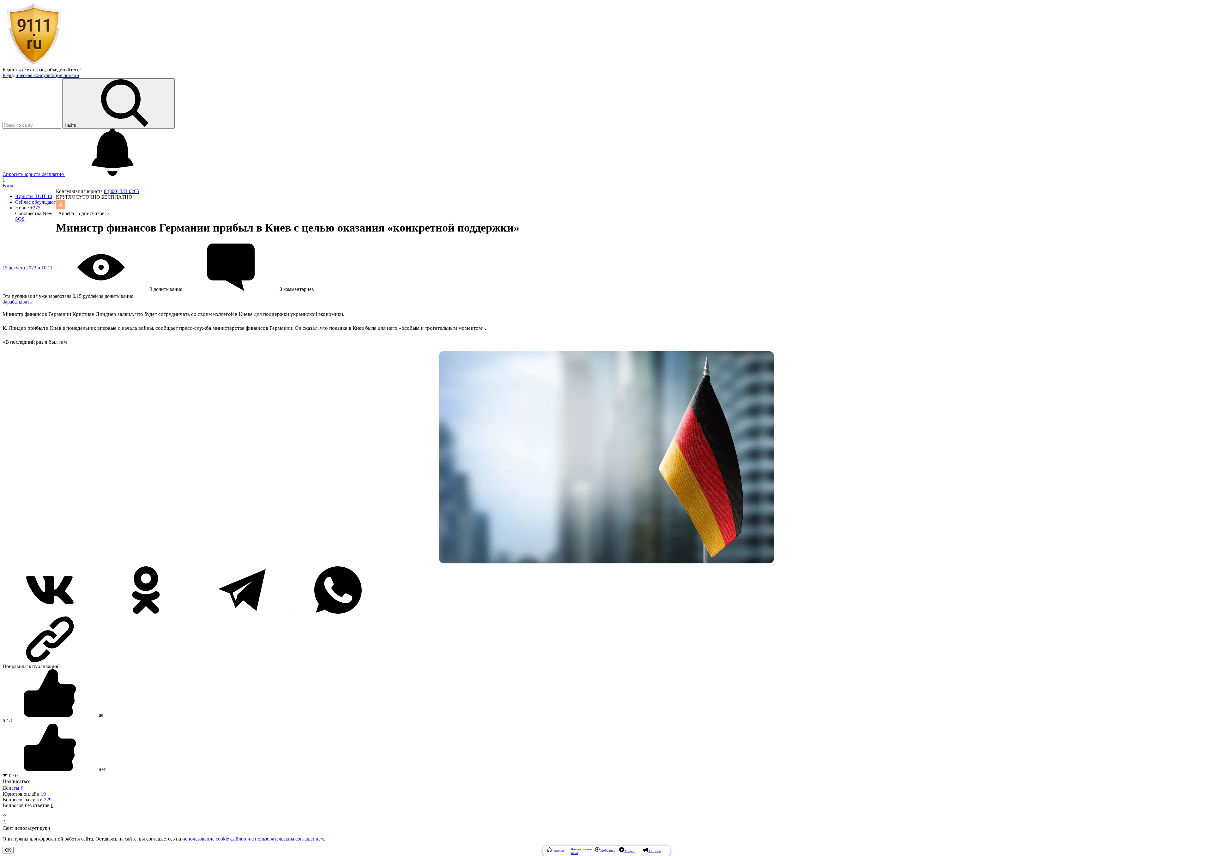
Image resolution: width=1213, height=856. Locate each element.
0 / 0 (13, 775)
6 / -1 (8, 720)
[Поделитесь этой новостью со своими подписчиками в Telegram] (243, 612)
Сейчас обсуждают (35, 202)
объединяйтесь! (64, 69)
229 (47, 799)
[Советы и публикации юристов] (34, 64)
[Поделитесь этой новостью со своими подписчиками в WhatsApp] (338, 612)
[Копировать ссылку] (606, 639)
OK (8, 850)
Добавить (607, 850)
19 (43, 794)
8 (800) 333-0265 (121, 191)
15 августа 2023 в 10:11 (27, 267)
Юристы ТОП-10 (33, 196)
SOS (20, 219)
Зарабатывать (17, 301)
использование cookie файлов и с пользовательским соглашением (253, 838)
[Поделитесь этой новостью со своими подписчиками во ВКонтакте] (51, 612)
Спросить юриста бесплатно (34, 174)
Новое (27, 207)
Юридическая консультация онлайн (41, 75)
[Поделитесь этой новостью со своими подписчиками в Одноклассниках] (147, 612)
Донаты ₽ (13, 788)
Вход (8, 185)
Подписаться (16, 781)
